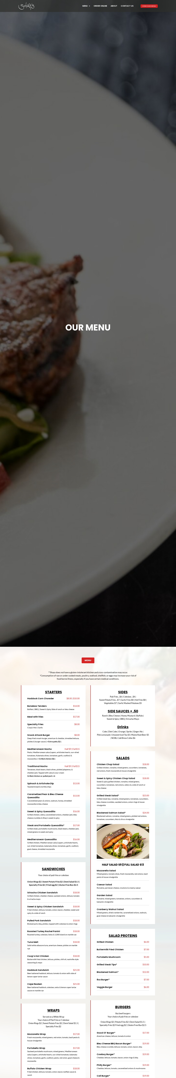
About (114, 6)
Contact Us (127, 6)
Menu (85, 6)
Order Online (100, 6)
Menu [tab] (88, 660)
